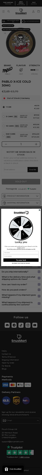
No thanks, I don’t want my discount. (21, 263)
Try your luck (21, 260)
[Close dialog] (39, 210)
